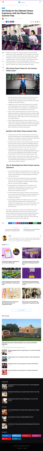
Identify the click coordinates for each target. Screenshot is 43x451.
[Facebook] (3, 56)
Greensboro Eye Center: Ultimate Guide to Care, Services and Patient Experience (19, 343)
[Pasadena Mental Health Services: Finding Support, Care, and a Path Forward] (4, 400)
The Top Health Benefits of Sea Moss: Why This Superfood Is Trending (23, 410)
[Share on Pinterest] (11, 22)
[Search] (40, 2)
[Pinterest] (3, 64)
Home (2, 5)
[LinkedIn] (3, 61)
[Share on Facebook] (7, 22)
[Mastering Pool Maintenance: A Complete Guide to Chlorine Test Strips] (4, 393)
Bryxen (6, 18)
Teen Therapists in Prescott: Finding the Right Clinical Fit (20, 417)
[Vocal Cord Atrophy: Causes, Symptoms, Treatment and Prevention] (4, 372)
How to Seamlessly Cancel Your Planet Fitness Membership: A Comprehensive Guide (11, 283)
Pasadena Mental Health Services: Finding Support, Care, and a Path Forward (23, 399)
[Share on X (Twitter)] (9, 22)
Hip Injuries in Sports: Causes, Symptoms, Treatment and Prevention (23, 363)
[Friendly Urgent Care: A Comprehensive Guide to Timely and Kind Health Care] (4, 359)
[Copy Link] (3, 70)
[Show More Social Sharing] (15, 22)
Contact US (25, 448)
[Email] (3, 67)
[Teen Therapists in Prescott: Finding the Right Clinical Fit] (4, 419)
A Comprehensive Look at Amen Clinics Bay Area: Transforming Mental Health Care (23, 385)
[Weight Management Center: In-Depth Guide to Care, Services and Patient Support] (4, 352)
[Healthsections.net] (21, 2)
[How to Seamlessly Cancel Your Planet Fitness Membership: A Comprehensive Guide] (11, 273)
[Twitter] (3, 58)
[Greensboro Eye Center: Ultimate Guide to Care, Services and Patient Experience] (21, 330)
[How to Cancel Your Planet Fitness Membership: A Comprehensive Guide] (31, 293)
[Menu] (3, 2)
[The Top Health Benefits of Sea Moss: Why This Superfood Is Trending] (4, 411)
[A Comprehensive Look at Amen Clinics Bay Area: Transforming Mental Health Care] (4, 386)
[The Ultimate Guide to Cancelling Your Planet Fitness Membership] (11, 253)
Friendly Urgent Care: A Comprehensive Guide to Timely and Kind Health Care (24, 357)
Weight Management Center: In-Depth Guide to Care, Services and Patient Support (24, 351)
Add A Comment (21, 310)
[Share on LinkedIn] (13, 22)
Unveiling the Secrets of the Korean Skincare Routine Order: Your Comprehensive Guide (10, 303)
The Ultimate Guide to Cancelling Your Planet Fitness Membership (10, 262)
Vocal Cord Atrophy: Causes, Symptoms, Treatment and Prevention (23, 370)
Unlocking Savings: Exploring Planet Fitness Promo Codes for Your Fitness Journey (30, 283)
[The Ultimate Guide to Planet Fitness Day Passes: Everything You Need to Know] (31, 253)
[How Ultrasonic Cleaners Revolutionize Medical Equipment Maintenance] (4, 426)
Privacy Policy (19, 448)
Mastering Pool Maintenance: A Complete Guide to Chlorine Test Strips (23, 391)
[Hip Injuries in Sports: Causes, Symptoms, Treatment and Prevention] (4, 365)
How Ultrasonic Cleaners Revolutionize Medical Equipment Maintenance (24, 424)
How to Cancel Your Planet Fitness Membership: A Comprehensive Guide (30, 302)
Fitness (5, 5)
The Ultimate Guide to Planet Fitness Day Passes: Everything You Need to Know (30, 263)
